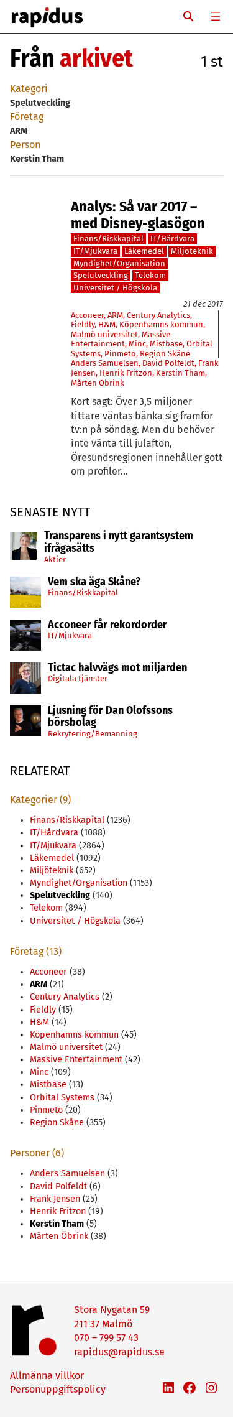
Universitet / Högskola (115, 287)
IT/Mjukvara (70, 635)
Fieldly (82, 324)
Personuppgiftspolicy (58, 1389)
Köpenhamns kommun (161, 324)
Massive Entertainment (120, 339)
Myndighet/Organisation (119, 263)
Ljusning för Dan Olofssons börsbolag (110, 717)
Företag (26, 117)
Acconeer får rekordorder (109, 625)
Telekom (150, 275)
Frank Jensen (55, 1199)
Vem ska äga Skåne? (94, 582)
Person (25, 145)
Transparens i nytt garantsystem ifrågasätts (118, 542)
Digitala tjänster (77, 678)
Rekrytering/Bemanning (92, 733)
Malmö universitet (104, 334)
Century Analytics (158, 315)
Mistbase (166, 343)
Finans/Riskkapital (83, 592)
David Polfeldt (168, 363)
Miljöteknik (192, 251)
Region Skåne (165, 353)
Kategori (29, 89)
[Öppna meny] (215, 16)
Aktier (55, 559)
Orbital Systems (62, 1097)
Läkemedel (144, 251)
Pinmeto (120, 353)
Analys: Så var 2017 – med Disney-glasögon (138, 214)
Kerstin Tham (180, 373)
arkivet (96, 58)
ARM (115, 315)
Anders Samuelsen (105, 363)
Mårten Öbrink (97, 383)
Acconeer (87, 315)
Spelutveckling (100, 275)
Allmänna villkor (47, 1376)
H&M (107, 324)
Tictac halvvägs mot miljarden (117, 668)
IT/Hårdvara (172, 238)
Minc (137, 343)
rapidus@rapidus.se (119, 1352)
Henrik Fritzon (125, 373)
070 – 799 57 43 (106, 1338)
